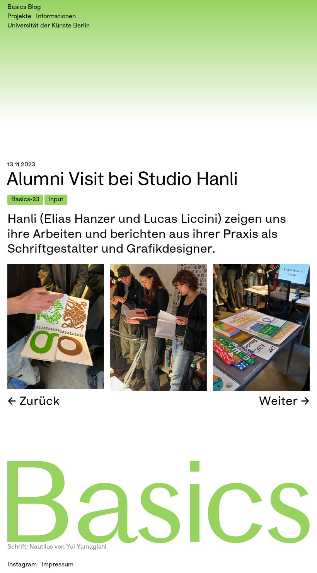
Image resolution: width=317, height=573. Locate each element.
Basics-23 (25, 200)
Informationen (56, 17)
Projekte (19, 17)
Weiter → (284, 402)
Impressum (57, 565)
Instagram (22, 565)
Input (55, 200)
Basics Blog (24, 7)
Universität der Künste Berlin (48, 26)
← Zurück (33, 402)
